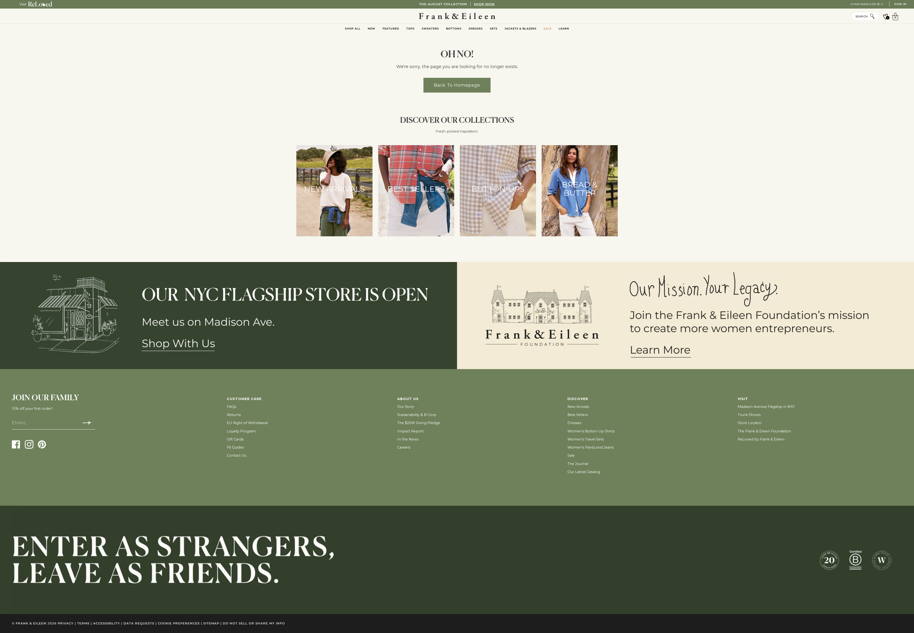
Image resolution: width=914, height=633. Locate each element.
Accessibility (107, 623)
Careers (403, 447)
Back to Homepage (457, 85)
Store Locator (750, 423)
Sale (571, 455)
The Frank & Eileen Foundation (764, 431)
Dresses (574, 423)
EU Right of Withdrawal (247, 423)
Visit (23, 4)
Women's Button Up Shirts (591, 431)
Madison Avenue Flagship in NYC (766, 407)
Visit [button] (743, 399)
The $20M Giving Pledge (418, 423)
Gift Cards (235, 439)
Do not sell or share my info (254, 623)
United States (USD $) (865, 4)
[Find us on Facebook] (16, 444)
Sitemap (212, 623)
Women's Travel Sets (585, 439)
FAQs (231, 407)
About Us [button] (408, 399)
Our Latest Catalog (583, 472)
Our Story (405, 407)
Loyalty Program (241, 431)
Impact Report (410, 431)
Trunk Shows (749, 415)
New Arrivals (578, 407)
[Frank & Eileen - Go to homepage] (457, 16)
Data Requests (140, 623)
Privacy (67, 623)
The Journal (577, 464)
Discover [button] (577, 399)
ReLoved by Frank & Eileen (761, 439)
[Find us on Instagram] (29, 444)
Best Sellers (577, 415)
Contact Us (236, 455)
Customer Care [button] (244, 399)
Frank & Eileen (31, 623)
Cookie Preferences (180, 623)
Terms (84, 623)
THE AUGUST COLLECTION (457, 4)
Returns (234, 415)
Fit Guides (235, 447)
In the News (407, 439)
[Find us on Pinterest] (42, 444)
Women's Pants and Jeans (590, 447)
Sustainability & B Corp (416, 415)
